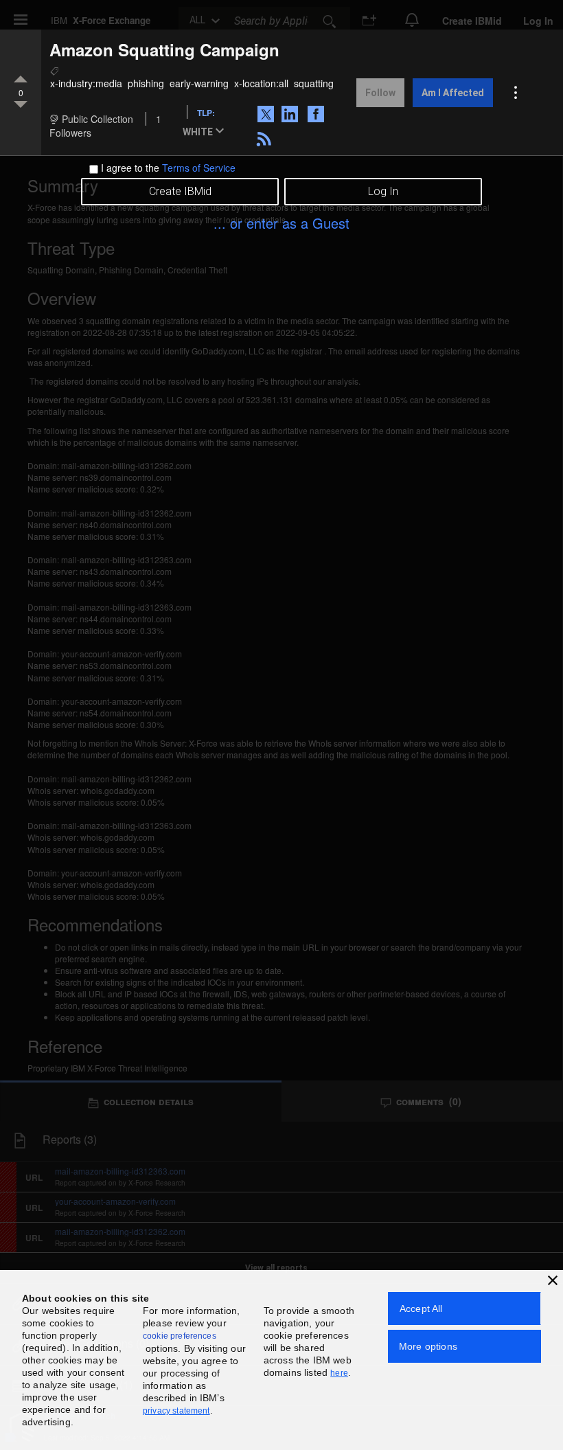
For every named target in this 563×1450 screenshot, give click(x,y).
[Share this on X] (268, 113)
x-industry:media (86, 83)
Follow (380, 92)
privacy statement (176, 1411)
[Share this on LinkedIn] (291, 113)
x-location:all (261, 83)
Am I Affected (453, 92)
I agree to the (168, 167)
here (339, 1373)
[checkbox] (93, 169)
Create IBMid (180, 191)
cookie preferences (179, 1336)
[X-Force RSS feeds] (265, 137)
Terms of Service (198, 167)
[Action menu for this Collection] (515, 92)
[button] (206, 132)
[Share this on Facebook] (317, 113)
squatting (314, 83)
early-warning (199, 83)
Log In (383, 191)
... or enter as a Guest (281, 223)
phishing (146, 83)
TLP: (206, 112)
